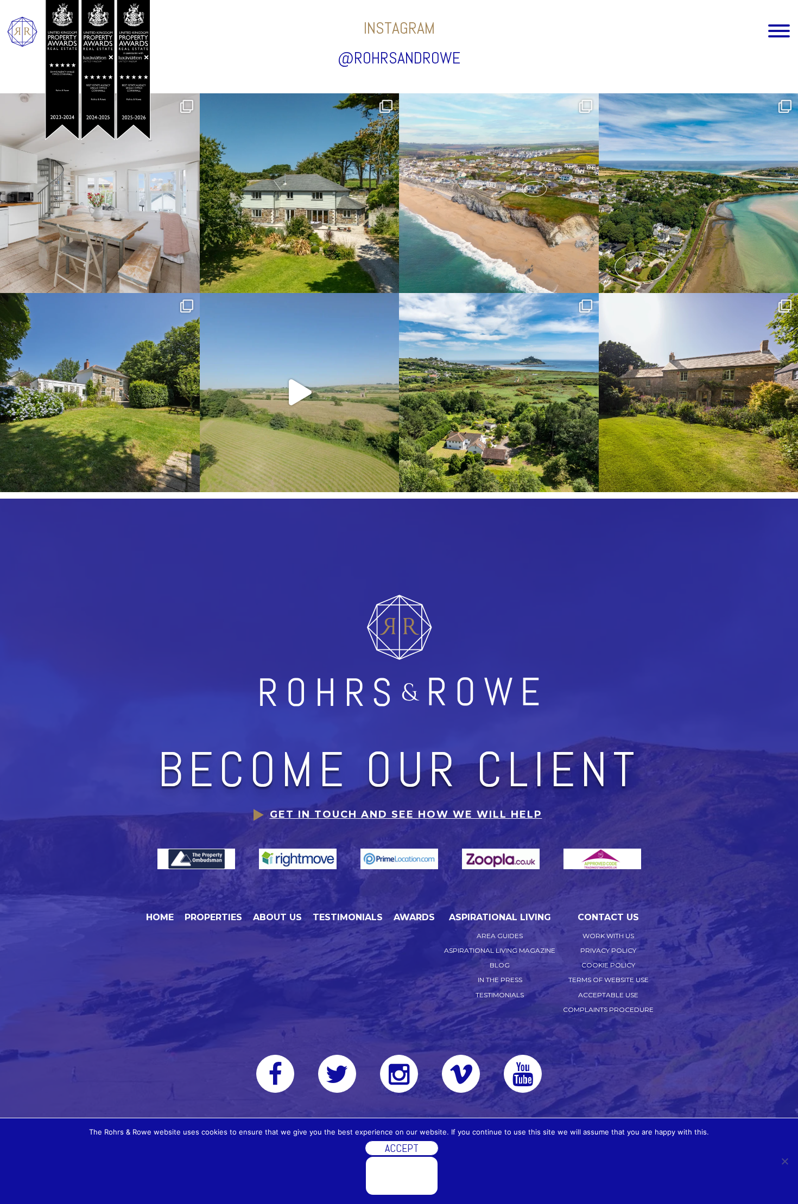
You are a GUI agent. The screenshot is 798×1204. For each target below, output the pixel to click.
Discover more (402, 1175)
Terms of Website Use (608, 980)
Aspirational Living (500, 917)
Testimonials (348, 917)
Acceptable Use (608, 995)
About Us (277, 917)
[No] (784, 1161)
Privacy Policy (608, 950)
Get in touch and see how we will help (406, 814)
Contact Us (608, 917)
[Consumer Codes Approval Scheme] (602, 858)
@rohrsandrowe (399, 58)
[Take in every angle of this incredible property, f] (300, 393)
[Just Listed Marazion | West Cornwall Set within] (499, 393)
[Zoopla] (502, 858)
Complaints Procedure (608, 1009)
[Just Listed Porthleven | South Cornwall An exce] (499, 193)
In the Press (500, 980)
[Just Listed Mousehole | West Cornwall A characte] (100, 193)
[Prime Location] (400, 858)
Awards (414, 917)
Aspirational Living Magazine (499, 950)
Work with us (608, 936)
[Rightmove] (299, 858)
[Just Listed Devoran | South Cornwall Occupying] (100, 393)
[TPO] (197, 858)
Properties (213, 917)
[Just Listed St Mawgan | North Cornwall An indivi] (300, 193)
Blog (500, 965)
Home (160, 917)
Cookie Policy (608, 965)
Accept (402, 1148)
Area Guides (500, 936)
